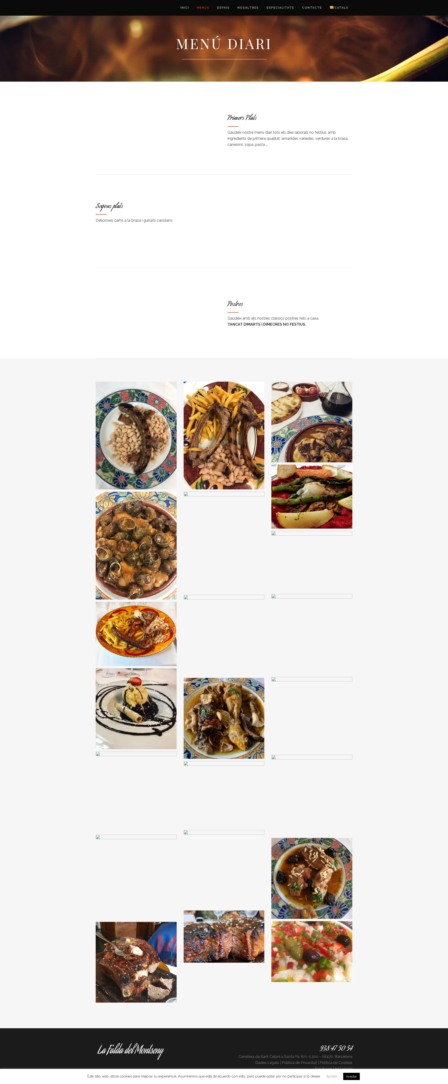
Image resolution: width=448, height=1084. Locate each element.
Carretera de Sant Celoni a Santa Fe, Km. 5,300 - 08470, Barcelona (295, 1056)
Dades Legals (267, 1062)
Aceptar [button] (351, 1076)
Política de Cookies (336, 1062)
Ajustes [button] (331, 1076)
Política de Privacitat (299, 1062)
